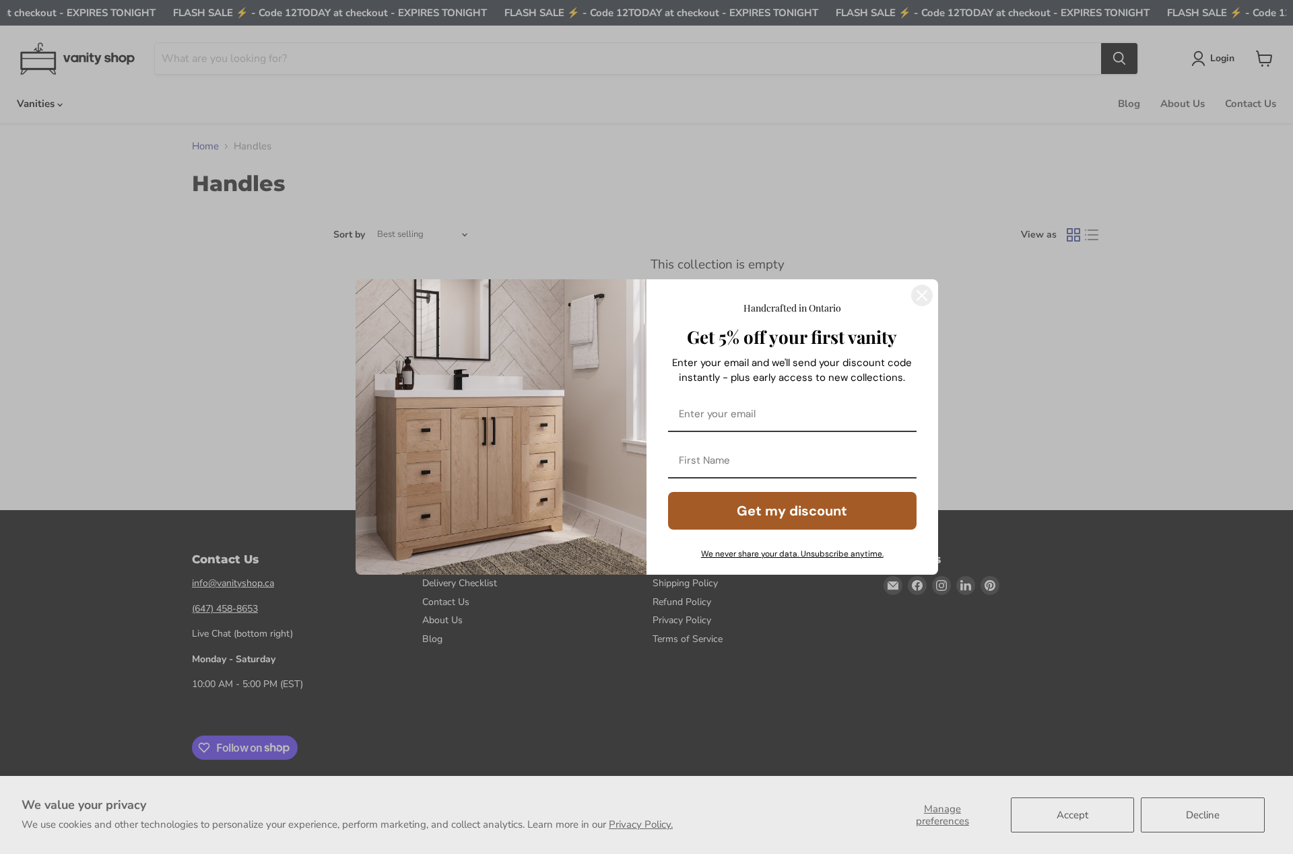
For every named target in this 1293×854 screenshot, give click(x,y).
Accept (1072, 815)
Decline (1203, 815)
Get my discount (792, 511)
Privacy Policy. (641, 824)
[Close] (922, 295)
